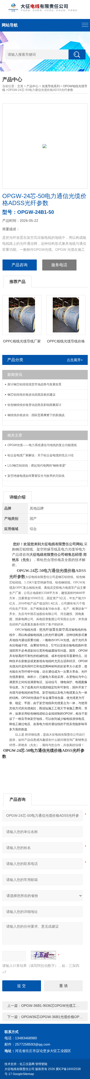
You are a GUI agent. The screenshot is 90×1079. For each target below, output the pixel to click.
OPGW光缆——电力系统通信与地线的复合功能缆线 (42, 445)
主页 (20, 86)
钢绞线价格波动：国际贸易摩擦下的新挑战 (36, 415)
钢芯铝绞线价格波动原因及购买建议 (32, 394)
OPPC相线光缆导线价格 (66, 341)
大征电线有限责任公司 (19, 1069)
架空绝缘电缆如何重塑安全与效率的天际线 (36, 476)
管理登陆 (41, 1064)
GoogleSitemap (23, 1074)
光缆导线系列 (51, 86)
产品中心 (32, 86)
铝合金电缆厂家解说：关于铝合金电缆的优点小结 (41, 455)
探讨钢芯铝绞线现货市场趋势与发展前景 (35, 384)
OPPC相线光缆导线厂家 (22, 341)
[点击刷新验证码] (43, 955)
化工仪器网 (27, 1064)
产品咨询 (20, 265)
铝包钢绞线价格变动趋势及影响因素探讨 (35, 405)
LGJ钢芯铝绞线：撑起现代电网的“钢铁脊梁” (37, 465)
